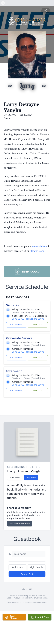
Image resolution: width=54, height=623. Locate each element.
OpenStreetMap (30, 602)
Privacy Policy (18, 598)
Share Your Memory (20, 523)
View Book (15, 477)
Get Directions (16, 324)
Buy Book (31, 477)
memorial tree (39, 246)
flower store (37, 250)
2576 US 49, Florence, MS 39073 (28, 318)
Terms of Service (35, 598)
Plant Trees (37, 324)
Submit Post (27, 574)
